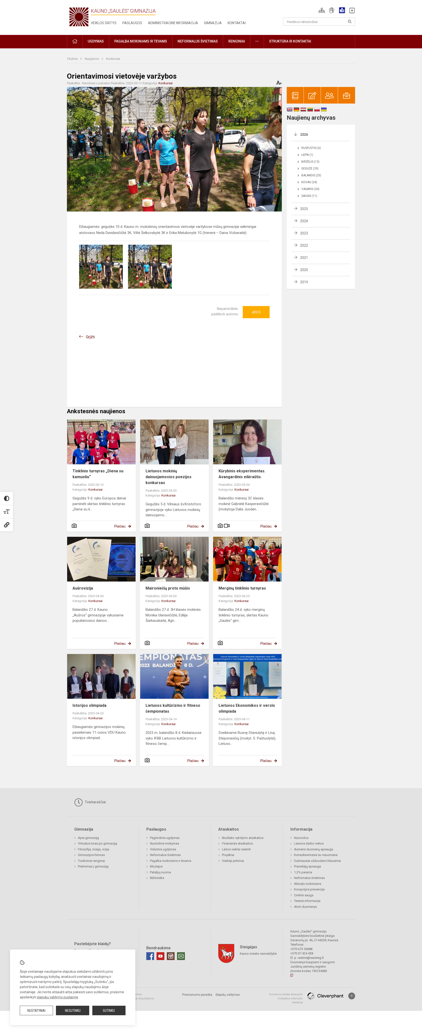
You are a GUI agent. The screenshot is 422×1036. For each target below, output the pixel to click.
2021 (304, 258)
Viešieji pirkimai (233, 861)
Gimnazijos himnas (91, 855)
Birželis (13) (310, 161)
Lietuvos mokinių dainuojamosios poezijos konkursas (168, 477)
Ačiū (256, 312)
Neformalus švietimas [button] (198, 41)
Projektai (228, 855)
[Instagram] (171, 956)
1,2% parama (303, 872)
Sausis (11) (309, 196)
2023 (304, 233)
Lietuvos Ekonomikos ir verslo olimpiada (247, 708)
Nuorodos (301, 838)
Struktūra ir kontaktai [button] (290, 41)
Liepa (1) (307, 155)
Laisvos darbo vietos (309, 843)
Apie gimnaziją (88, 838)
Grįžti (90, 337)
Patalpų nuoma (160, 872)
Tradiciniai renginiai (91, 861)
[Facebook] (150, 956)
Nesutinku (73, 1011)
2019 (304, 282)
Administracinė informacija (173, 23)
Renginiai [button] (236, 41)
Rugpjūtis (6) (311, 148)
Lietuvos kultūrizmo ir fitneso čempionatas (173, 708)
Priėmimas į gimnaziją (93, 866)
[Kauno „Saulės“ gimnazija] (79, 16)
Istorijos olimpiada (89, 705)
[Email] (181, 956)
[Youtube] (160, 956)
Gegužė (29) (309, 168)
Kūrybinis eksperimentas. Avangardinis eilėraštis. (242, 474)
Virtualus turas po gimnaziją (97, 843)
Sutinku (109, 1011)
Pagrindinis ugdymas (164, 838)
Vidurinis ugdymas (163, 849)
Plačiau (120, 526)
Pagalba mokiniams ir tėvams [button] (140, 41)
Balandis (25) (311, 175)
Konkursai (113, 59)
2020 (304, 270)
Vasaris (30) (310, 189)
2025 (304, 209)
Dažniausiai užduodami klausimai (317, 861)
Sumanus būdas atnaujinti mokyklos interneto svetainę (286, 998)
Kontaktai (237, 23)
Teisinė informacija (307, 901)
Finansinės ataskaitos (237, 843)
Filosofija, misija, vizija (93, 849)
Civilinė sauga (303, 895)
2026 (304, 135)
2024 (304, 221)
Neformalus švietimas (165, 855)
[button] (321, 10)
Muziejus (156, 866)
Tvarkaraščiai (95, 802)
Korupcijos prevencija (309, 889)
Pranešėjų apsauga (307, 866)
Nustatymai (36, 1011)
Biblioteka (157, 878)
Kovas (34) (309, 182)
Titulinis (72, 59)
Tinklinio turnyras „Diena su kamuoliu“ (98, 474)
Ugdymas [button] (96, 41)
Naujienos (92, 59)
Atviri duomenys (305, 907)
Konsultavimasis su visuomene (316, 855)
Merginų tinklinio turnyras (242, 588)
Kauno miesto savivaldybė (258, 953)
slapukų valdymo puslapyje (57, 997)
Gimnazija (213, 23)
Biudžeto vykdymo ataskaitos (243, 838)
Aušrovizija (83, 588)
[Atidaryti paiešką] (349, 21)
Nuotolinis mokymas (164, 843)
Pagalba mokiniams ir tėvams (170, 861)
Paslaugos (132, 23)
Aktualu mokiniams (307, 884)
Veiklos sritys (103, 23)
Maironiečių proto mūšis (168, 588)
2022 (304, 245)
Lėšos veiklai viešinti (236, 849)
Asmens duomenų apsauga (313, 849)
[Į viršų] (351, 996)
